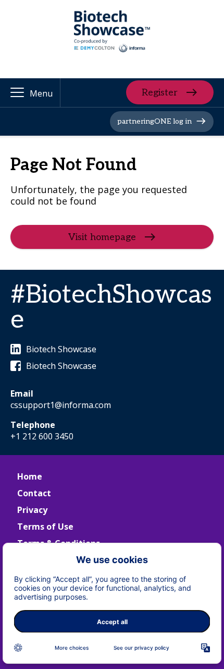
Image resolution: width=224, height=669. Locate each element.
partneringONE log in (154, 121)
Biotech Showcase (61, 349)
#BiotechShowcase (111, 307)
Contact (34, 493)
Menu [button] (41, 93)
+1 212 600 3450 (41, 436)
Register (160, 92)
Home (29, 476)
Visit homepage (102, 237)
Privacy (32, 510)
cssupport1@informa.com (60, 405)
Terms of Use (45, 526)
